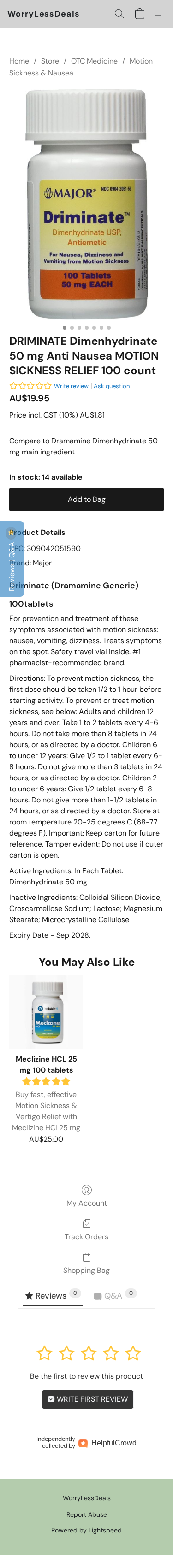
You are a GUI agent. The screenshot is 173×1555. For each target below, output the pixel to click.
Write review (71, 386)
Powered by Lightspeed (86, 1530)
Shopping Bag (86, 1270)
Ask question (112, 386)
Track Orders (86, 1237)
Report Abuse (86, 1514)
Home (19, 61)
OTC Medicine (94, 61)
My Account (86, 1203)
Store (50, 61)
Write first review (91, 1399)
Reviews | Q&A (12, 565)
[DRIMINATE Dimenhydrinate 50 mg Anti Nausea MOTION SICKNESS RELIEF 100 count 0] (86, 204)
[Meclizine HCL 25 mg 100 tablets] (46, 1012)
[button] (43, 14)
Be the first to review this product (86, 1376)
